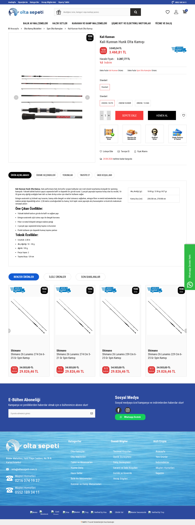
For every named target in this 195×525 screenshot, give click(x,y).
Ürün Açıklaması (20, 175)
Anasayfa (14, 28)
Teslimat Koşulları (122, 451)
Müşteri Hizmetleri (165, 467)
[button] (16, 97)
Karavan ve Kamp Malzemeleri (86, 484)
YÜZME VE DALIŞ (163, 23)
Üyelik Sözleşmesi (122, 456)
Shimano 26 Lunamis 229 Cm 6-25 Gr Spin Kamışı (165, 356)
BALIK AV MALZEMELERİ (35, 23)
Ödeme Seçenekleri (45, 175)
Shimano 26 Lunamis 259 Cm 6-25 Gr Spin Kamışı (119, 356)
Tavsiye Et (125, 151)
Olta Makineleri (78, 456)
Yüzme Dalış (77, 467)
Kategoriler (34, 2)
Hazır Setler (77, 473)
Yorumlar (68, 175)
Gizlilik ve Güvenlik (122, 473)
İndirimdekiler (162, 462)
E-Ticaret (89, 522)
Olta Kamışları (78, 451)
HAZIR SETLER (59, 23)
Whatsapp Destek (132, 417)
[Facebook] (118, 410)
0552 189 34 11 (181, 2)
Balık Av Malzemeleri (81, 478)
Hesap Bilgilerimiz (48, 2)
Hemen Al (162, 115)
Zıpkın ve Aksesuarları (82, 462)
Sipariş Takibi (63, 2)
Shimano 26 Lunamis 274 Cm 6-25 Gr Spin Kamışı (28, 356)
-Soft (83, 522)
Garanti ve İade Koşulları (125, 467)
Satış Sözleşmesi (122, 462)
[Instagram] (127, 410)
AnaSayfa (12, 2)
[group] (52, 97)
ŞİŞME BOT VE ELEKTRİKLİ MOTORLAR (131, 23)
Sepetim (160, 473)
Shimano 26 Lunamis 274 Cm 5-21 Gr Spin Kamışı (74, 356)
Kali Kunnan (107, 37)
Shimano (16, 350)
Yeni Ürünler (162, 456)
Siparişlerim (23, 2)
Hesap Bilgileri (120, 478)
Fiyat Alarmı (142, 151)
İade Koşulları (104, 175)
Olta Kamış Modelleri (32, 28)
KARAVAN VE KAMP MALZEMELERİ (89, 23)
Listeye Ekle (108, 151)
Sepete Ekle (129, 115)
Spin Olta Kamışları (55, 28)
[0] (185, 13)
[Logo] (32, 446)
